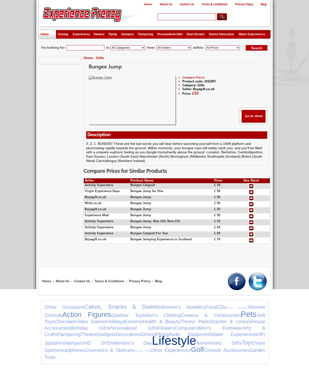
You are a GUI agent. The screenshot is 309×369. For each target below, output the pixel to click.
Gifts (100, 58)
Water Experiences (252, 34)
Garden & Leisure (231, 321)
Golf (197, 349)
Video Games (91, 321)
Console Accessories (226, 350)
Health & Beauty (161, 321)
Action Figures (86, 314)
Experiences (81, 34)
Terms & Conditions (214, 4)
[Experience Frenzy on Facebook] (237, 289)
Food (211, 307)
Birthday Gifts (89, 328)
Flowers (99, 34)
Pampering (145, 34)
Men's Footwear (220, 328)
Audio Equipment (190, 334)
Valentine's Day (131, 343)
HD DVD (97, 343)
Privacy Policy (244, 4)
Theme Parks (195, 321)
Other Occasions (64, 307)
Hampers (127, 34)
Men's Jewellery (237, 307)
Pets (249, 314)
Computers (186, 328)
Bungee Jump (105, 67)
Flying (113, 34)
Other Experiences (170, 350)
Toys (247, 342)
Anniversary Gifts (219, 343)
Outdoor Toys (128, 315)
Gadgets (106, 334)
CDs (221, 307)
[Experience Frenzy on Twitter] (258, 289)
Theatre (89, 334)
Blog (264, 4)
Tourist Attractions (221, 34)
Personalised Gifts (170, 34)
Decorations (128, 334)
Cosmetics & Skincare (109, 350)
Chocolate (65, 321)
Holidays (115, 321)
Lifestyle (174, 340)
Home (148, 4)
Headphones (71, 350)
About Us (166, 4)
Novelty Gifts (142, 350)
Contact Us (187, 4)
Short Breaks (195, 34)
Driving (63, 34)
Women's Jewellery (183, 307)
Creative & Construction (211, 315)
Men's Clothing (163, 315)
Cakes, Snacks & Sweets (122, 306)
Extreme (134, 321)
